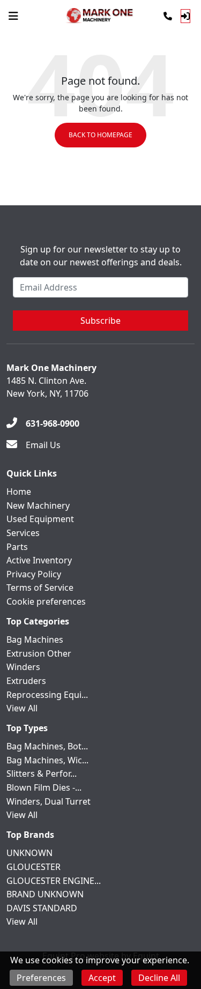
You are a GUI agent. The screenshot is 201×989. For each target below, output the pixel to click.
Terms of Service (39, 587)
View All (22, 708)
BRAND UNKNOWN (45, 894)
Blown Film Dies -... (43, 787)
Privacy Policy (33, 574)
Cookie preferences (46, 601)
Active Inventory (39, 560)
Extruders (26, 681)
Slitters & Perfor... (41, 773)
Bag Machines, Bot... (47, 746)
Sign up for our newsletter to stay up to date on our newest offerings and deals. (101, 255)
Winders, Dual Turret (48, 801)
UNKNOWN (29, 853)
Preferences (41, 978)
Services (23, 533)
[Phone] (167, 16)
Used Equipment (40, 519)
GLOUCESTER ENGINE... (53, 881)
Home (18, 491)
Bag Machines (34, 639)
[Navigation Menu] (13, 16)
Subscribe (100, 320)
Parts (17, 547)
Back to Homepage (100, 134)
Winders (23, 667)
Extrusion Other (38, 653)
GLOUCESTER (33, 867)
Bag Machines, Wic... (47, 760)
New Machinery (38, 505)
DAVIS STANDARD (41, 908)
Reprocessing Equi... (47, 695)
